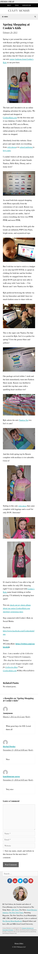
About (9, 5)
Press (17, 5)
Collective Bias (11, 667)
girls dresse (11, 147)
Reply (28, 716)
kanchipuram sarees (11, 776)
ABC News (15, 910)
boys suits (7, 150)
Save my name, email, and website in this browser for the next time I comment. (18, 854)
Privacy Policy (19, 943)
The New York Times (16, 912)
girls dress (22, 505)
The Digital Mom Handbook (12, 921)
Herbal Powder (9, 746)
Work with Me (26, 5)
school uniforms (26, 147)
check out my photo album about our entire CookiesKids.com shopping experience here (17, 608)
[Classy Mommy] (19, 10)
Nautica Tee (23, 420)
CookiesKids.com (10, 117)
